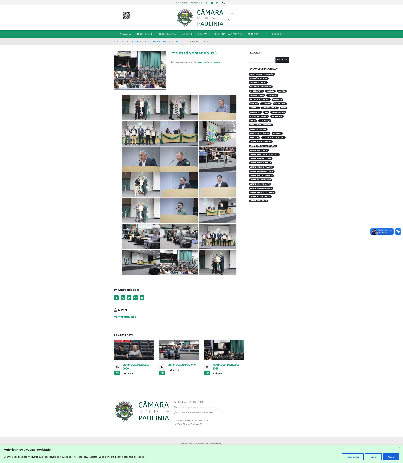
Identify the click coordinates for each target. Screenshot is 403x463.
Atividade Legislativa (194, 34)
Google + (135, 297)
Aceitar (391, 457)
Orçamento (277, 116)
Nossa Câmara (167, 34)
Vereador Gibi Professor (261, 171)
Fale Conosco (273, 34)
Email (142, 297)
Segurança (264, 120)
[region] (201, 454)
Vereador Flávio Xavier (260, 158)
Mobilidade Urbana (259, 116)
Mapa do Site (196, 3)
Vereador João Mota (260, 184)
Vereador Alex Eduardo (273, 137)
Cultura (270, 91)
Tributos (277, 133)
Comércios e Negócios (260, 87)
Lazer (283, 108)
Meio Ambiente (278, 112)
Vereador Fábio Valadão (261, 167)
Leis (266, 112)
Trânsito (254, 137)
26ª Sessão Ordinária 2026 (136, 366)
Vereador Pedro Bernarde (262, 192)
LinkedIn (129, 297)
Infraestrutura (269, 108)
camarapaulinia (125, 317)
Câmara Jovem (257, 95)
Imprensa (252, 34)
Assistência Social (258, 78)
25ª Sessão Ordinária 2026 (226, 366)
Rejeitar (373, 457)
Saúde (253, 120)
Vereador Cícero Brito (260, 142)
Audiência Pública (258, 82)
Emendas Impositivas (260, 99)
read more (128, 373)
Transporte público (259, 133)
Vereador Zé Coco (258, 201)
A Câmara (125, 34)
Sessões (217, 62)
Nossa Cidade (145, 34)
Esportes (265, 104)
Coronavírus (256, 91)
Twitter (123, 297)
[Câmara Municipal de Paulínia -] (200, 17)
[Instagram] (217, 3)
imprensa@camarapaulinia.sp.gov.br (205, 407)
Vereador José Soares (260, 180)
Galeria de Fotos (204, 62)
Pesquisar (255, 52)
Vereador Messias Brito (261, 188)
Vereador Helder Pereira (261, 175)
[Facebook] (206, 3)
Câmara (281, 91)
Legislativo (255, 112)
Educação (272, 95)
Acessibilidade (182, 3)
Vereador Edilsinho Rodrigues (264, 154)
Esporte (254, 104)
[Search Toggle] (224, 3)
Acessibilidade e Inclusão (262, 74)
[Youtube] (212, 3)
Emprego (277, 99)
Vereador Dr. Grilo (259, 150)
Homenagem (280, 104)
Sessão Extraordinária (261, 125)
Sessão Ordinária (258, 129)
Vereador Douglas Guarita (262, 146)
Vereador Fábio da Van (260, 163)
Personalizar (353, 457)
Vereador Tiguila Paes (260, 196)
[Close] (400, 447)
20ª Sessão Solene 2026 (182, 365)
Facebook (116, 297)
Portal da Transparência (228, 34)
